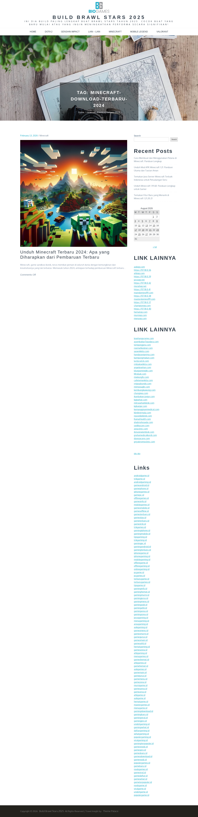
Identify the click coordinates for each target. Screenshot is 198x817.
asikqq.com (139, 266)
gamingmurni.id (141, 595)
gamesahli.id (140, 643)
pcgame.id (139, 572)
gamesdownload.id (143, 756)
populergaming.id (142, 737)
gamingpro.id (140, 720)
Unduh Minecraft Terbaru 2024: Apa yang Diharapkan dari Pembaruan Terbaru (65, 255)
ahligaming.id (140, 653)
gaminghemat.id (142, 591)
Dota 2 (48, 32)
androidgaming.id (142, 482)
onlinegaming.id (141, 569)
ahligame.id (139, 695)
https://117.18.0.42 (142, 283)
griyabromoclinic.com (144, 441)
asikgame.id (139, 698)
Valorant (162, 32)
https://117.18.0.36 (142, 270)
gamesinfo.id (140, 501)
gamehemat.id (141, 666)
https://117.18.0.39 (142, 276)
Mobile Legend (139, 32)
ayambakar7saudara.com (146, 341)
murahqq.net (140, 286)
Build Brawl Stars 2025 (99, 17)
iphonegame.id (141, 553)
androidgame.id (141, 475)
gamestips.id (140, 517)
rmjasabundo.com (142, 383)
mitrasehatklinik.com (144, 403)
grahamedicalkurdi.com (145, 435)
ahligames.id (140, 662)
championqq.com (142, 305)
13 (146, 225)
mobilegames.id (141, 504)
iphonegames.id (141, 491)
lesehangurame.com (144, 338)
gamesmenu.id (141, 630)
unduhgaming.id (142, 724)
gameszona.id (140, 649)
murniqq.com (140, 315)
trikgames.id (140, 527)
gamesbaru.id (140, 753)
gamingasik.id (140, 604)
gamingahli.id (140, 608)
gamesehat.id (140, 779)
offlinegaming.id (142, 566)
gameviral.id (140, 772)
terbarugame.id (141, 578)
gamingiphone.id (142, 530)
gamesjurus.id (140, 637)
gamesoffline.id (141, 511)
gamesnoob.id (141, 746)
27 (146, 234)
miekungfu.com (141, 377)
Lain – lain (94, 32)
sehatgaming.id (141, 733)
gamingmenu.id (141, 601)
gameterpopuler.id (143, 782)
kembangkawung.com (144, 390)
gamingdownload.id (143, 711)
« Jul (155, 247)
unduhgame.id (141, 792)
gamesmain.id (140, 640)
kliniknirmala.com (142, 412)
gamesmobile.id (141, 507)
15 (154, 225)
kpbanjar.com (140, 406)
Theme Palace (110, 811)
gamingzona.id (141, 614)
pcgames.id (139, 575)
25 (139, 234)
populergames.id (142, 762)
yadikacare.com (141, 425)
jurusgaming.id (141, 617)
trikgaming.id (140, 540)
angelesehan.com (142, 367)
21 (150, 230)
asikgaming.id (140, 627)
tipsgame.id (139, 585)
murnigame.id (140, 685)
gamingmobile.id (142, 533)
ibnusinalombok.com (144, 432)
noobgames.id (141, 769)
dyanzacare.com (142, 438)
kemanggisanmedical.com (146, 409)
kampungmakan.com (144, 357)
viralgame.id (140, 788)
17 (136, 230)
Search (137, 135)
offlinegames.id (141, 498)
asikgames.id (140, 669)
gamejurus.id (140, 675)
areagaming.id (141, 624)
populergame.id (141, 795)
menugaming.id (141, 620)
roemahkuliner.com (143, 348)
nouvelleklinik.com (143, 415)
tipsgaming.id (140, 537)
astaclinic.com (141, 428)
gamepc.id (139, 495)
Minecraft (115, 32)
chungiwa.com (141, 393)
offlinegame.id (141, 562)
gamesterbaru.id (142, 514)
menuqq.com (140, 318)
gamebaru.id (140, 766)
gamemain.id (140, 672)
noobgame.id (140, 785)
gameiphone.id (141, 488)
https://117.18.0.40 (142, 308)
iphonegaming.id (142, 556)
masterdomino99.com (144, 299)
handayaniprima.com (144, 354)
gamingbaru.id (141, 714)
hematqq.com (140, 312)
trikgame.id (139, 478)
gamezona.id (140, 682)
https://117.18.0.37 (142, 302)
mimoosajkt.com (142, 386)
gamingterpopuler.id (144, 743)
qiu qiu (137, 453)
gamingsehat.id (141, 727)
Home (33, 32)
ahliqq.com (139, 273)
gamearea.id (140, 691)
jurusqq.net (139, 279)
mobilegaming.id (142, 559)
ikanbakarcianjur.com (144, 396)
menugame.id (140, 708)
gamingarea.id (141, 611)
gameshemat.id (141, 659)
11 (139, 225)
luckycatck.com (141, 361)
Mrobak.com (140, 374)
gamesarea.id (140, 688)
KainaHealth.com (142, 419)
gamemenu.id (140, 679)
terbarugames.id (142, 582)
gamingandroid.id (142, 546)
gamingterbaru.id (142, 549)
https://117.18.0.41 (142, 289)
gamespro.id (140, 750)
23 (157, 230)
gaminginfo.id (140, 588)
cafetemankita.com (143, 380)
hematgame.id (141, 701)
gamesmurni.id (141, 633)
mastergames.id (142, 704)
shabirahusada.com (143, 422)
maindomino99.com (143, 292)
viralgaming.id (141, 740)
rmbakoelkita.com (143, 364)
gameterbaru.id (141, 520)
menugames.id (141, 656)
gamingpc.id (140, 543)
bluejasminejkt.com (143, 370)
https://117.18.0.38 (142, 296)
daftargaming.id (141, 730)
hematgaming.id (142, 646)
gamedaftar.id (140, 775)
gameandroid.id (141, 485)
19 (143, 230)
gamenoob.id (140, 759)
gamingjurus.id (141, 598)
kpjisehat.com (140, 399)
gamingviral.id (141, 717)
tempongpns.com (142, 344)
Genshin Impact (70, 32)
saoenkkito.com (141, 351)
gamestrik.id (140, 524)
